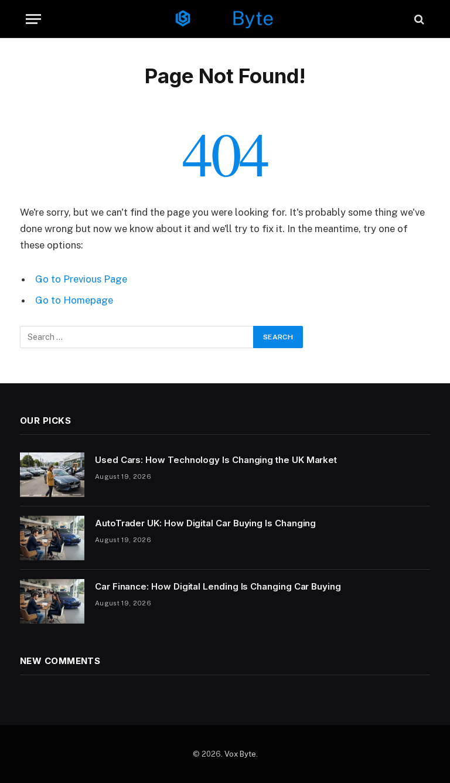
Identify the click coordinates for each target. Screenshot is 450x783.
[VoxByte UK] (225, 19)
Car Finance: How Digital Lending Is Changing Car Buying (218, 586)
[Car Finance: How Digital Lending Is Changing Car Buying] (52, 601)
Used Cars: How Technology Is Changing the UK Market (216, 459)
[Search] (418, 19)
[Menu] (33, 19)
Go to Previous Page (81, 279)
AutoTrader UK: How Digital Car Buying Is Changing (205, 523)
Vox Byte (240, 754)
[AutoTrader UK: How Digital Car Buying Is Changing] (52, 538)
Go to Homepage (74, 300)
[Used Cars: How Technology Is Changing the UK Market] (52, 474)
